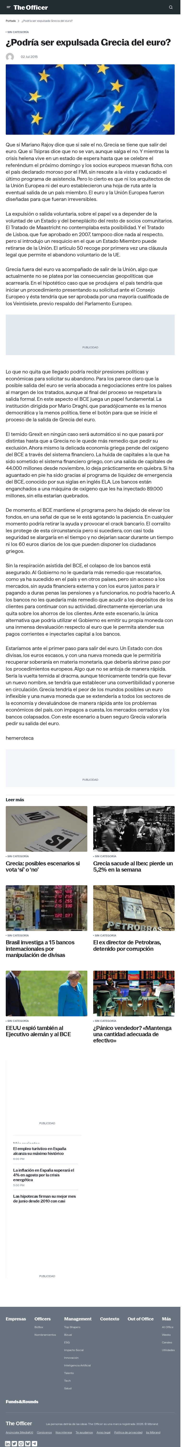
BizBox (38, 1327)
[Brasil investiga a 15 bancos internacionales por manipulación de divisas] (46, 908)
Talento (69, 1373)
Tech (67, 1380)
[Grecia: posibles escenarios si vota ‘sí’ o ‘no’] (46, 829)
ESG (67, 1342)
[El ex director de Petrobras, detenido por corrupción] (134, 908)
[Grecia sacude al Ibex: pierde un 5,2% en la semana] (134, 829)
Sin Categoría (18, 31)
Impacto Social (74, 1350)
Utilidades (168, 1350)
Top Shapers (72, 1327)
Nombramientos (45, 1334)
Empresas (16, 1318)
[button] (9, 7)
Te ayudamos (84, 1432)
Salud (67, 1388)
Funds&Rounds (22, 1401)
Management (78, 1318)
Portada (11, 20)
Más (166, 1318)
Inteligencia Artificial (77, 1365)
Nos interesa (64, 1432)
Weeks (166, 1334)
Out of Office (141, 1318)
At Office (167, 1327)
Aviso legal (103, 1432)
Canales (167, 1342)
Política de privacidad (128, 1432)
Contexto (109, 1318)
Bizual (68, 1334)
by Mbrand (153, 1432)
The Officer (19, 1423)
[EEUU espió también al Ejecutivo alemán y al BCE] (46, 994)
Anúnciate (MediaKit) (19, 1432)
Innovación (71, 1357)
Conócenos (44, 1432)
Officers (42, 1318)
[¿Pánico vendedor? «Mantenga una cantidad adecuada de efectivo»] (134, 994)
